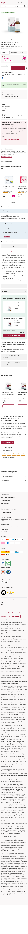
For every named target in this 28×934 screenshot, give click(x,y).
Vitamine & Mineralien (18, 9)
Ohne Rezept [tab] (5, 52)
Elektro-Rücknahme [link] (13, 612)
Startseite (2, 9)
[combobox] (14, 6)
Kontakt (21, 612)
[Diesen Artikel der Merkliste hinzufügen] (26, 68)
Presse (13, 610)
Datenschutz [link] (4, 612)
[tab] (11, 39)
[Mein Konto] (19, 2)
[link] (3, 572)
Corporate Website (5, 610)
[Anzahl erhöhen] (7, 68)
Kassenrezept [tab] (14, 52)
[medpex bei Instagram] (5, 582)
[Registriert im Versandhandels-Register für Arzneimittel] (8, 563)
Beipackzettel (7, 236)
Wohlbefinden (9, 9)
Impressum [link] (4, 616)
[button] (11, 139)
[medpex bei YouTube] (7, 582)
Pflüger (3, 112)
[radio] (2, 56)
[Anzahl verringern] (2, 68)
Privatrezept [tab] (22, 52)
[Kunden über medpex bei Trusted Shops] (8, 592)
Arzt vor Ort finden (5, 143)
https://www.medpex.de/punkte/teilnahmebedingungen (14, 775)
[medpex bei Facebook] (2, 582)
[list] (14, 24)
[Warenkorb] (22, 2)
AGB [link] (17, 610)
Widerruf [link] (21, 610)
